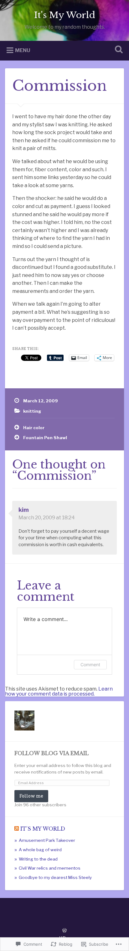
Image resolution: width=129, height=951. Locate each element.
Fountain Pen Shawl (45, 437)
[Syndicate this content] (16, 829)
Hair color (33, 427)
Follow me (31, 796)
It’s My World (42, 829)
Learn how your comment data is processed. (59, 691)
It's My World (64, 15)
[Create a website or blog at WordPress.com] (64, 931)
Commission (59, 86)
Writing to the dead (38, 858)
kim (23, 510)
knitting (32, 411)
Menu (22, 50)
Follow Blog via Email (51, 753)
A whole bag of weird (40, 849)
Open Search (117, 50)
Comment (90, 664)
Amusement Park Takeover (47, 840)
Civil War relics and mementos (49, 868)
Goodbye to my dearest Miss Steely (55, 877)
